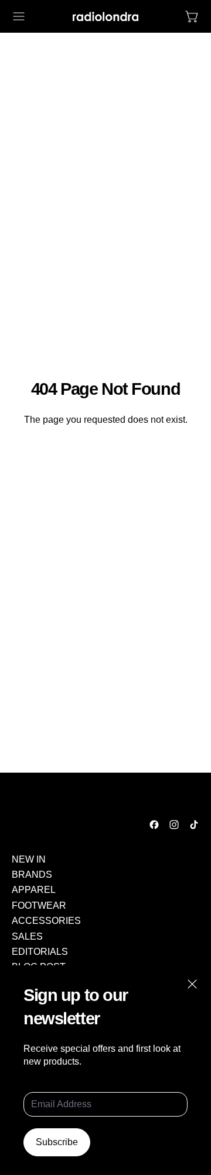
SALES (27, 936)
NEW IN (29, 859)
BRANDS (32, 874)
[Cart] (192, 16)
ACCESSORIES (46, 921)
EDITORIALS (40, 952)
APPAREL (34, 890)
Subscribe (57, 1142)
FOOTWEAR (39, 905)
